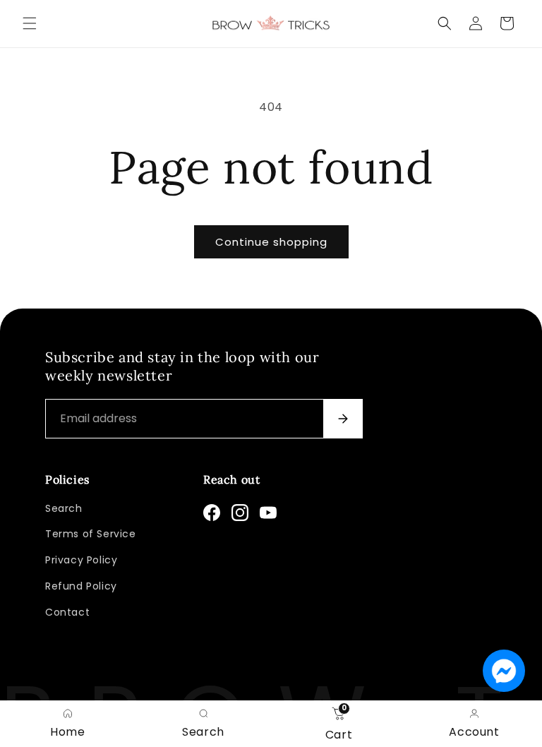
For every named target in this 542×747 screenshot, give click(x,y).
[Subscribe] (343, 418)
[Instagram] (239, 512)
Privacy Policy (81, 560)
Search (64, 508)
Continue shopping (271, 241)
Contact (67, 612)
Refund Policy (81, 586)
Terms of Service (90, 534)
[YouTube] (268, 512)
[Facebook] (211, 512)
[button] (29, 23)
